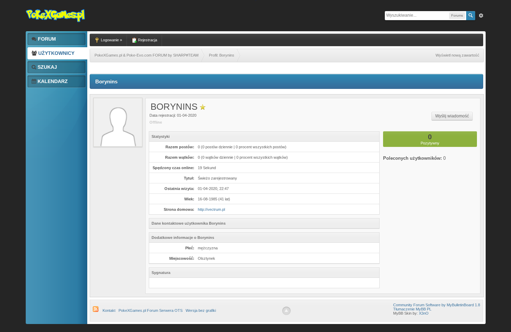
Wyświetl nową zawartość (457, 55)
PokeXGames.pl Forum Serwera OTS (150, 310)
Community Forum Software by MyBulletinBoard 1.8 (436, 305)
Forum (46, 39)
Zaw (481, 15)
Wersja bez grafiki (201, 310)
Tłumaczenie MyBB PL (412, 309)
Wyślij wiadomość (452, 116)
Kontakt (109, 310)
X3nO (424, 313)
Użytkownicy (55, 53)
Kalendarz (52, 81)
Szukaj (46, 67)
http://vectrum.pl (211, 209)
